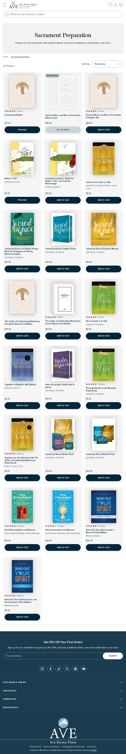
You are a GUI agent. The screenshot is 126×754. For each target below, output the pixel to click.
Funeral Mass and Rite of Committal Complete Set (103, 116)
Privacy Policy (35, 747)
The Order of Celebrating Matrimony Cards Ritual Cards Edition (63, 322)
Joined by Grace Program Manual (102, 248)
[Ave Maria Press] (27, 5)
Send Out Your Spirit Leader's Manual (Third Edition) (100, 531)
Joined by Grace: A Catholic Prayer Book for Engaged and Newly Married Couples (21, 251)
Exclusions (91, 747)
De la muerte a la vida (96, 321)
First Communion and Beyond (59, 530)
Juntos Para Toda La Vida (98, 182)
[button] (4, 4)
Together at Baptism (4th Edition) (20, 384)
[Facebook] (50, 668)
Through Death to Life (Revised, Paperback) (101, 389)
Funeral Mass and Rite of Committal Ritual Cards (62, 116)
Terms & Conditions (51, 747)
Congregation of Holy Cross (73, 747)
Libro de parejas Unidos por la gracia (60, 386)
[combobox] (63, 14)
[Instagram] (42, 668)
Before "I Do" (11, 178)
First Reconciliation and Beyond (20, 530)
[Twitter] (67, 668)
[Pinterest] (75, 668)
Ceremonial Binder (14, 115)
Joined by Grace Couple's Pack (60, 248)
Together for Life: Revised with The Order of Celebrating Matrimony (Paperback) (21, 460)
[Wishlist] (110, 5)
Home (5, 57)
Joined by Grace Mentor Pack (100, 454)
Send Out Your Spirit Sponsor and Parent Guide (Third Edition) (21, 601)
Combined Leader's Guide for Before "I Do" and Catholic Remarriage (59, 181)
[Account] (115, 5)
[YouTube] (83, 668)
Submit (113, 655)
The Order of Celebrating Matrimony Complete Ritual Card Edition (22, 322)
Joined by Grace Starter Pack (59, 454)
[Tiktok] (58, 668)
